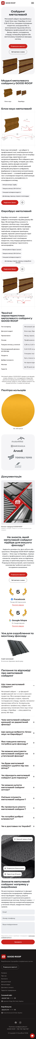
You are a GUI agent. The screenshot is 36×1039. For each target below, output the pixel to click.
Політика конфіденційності (18, 1027)
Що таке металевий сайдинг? (12, 685)
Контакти (4, 979)
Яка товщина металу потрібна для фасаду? (14, 742)
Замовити (18, 942)
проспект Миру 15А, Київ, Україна (13, 1001)
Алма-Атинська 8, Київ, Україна (12, 1013)
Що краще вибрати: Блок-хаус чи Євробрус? (16, 733)
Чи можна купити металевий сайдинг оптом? (13, 787)
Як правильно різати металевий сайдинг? (13, 808)
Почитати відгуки (18, 605)
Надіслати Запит (10, 202)
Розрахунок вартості (10, 967)
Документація (6, 981)
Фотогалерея (5, 984)
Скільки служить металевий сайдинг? (13, 798)
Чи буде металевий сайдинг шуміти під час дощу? (15, 765)
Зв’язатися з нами (18, 52)
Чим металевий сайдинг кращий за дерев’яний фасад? (15, 722)
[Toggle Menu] (32, 3)
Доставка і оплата (7, 987)
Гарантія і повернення (8, 990)
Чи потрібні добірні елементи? (12, 817)
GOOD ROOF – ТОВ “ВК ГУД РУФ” (18, 1029)
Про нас (4, 976)
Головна (4, 973)
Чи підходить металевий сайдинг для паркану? (15, 776)
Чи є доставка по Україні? (16, 826)
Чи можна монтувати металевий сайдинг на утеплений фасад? (14, 753)
